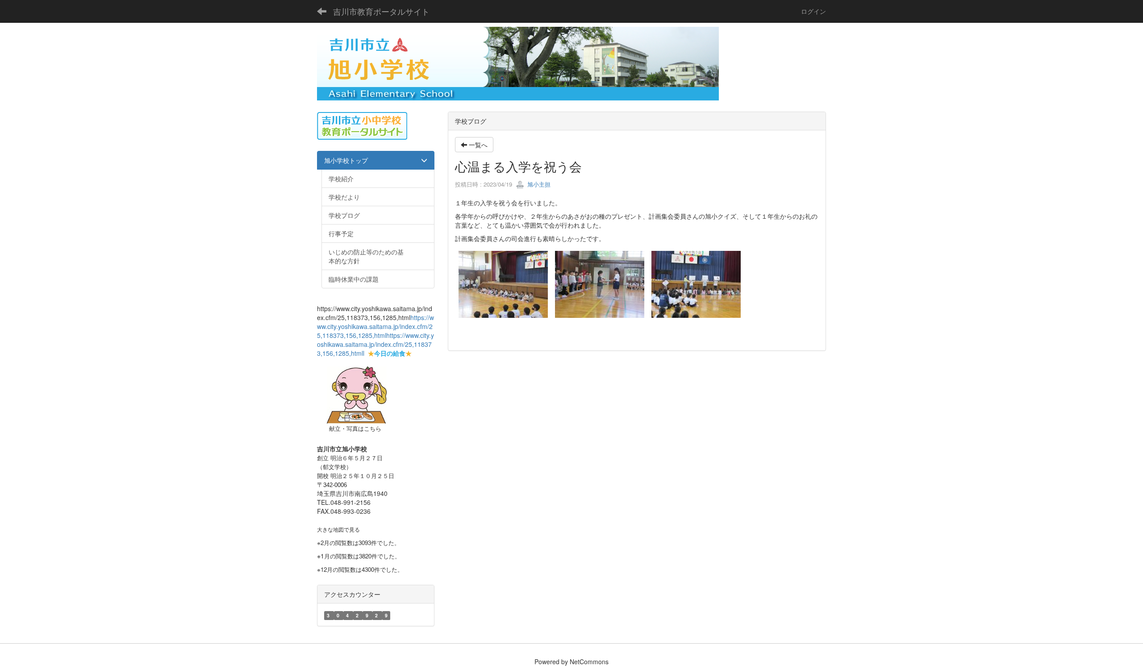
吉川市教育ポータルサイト (381, 11)
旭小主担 (538, 184)
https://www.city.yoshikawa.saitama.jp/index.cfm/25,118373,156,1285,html (375, 326)
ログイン (813, 11)
